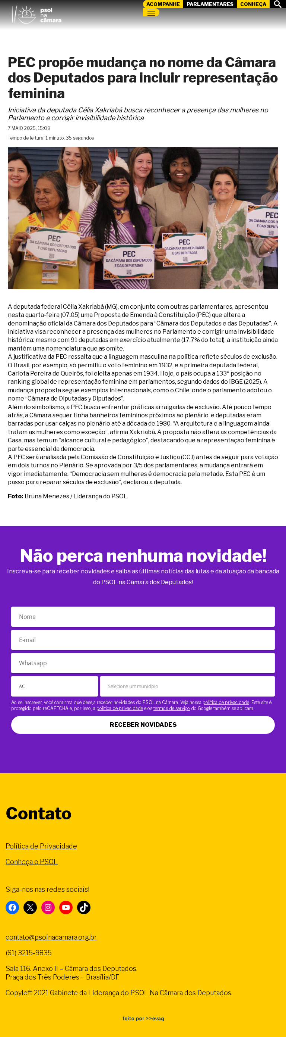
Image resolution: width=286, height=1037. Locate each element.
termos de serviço (171, 708)
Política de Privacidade (41, 846)
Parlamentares (210, 4)
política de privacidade (226, 702)
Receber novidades (143, 724)
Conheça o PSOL (32, 862)
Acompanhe (163, 4)
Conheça (253, 4)
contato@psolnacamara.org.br (51, 937)
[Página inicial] (36, 13)
